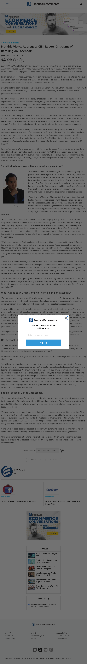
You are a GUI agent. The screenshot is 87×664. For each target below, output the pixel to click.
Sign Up (43, 342)
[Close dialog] (66, 318)
